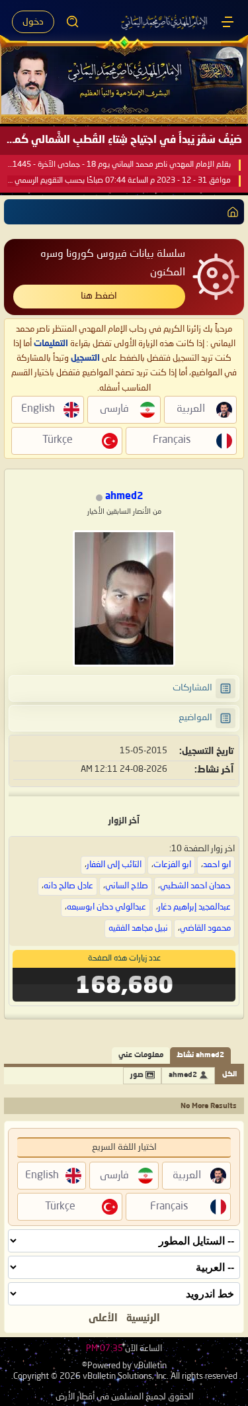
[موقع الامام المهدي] (165, 22)
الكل (229, 1074)
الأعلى (103, 1318)
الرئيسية (143, 1318)
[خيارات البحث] (73, 22)
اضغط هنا (99, 296)
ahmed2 (183, 1075)
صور (137, 1075)
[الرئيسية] (227, 22)
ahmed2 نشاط (200, 1055)
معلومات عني (140, 1055)
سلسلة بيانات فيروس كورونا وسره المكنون (112, 263)
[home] (230, 212)
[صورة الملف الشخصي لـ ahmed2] (124, 598)
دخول (33, 21)
